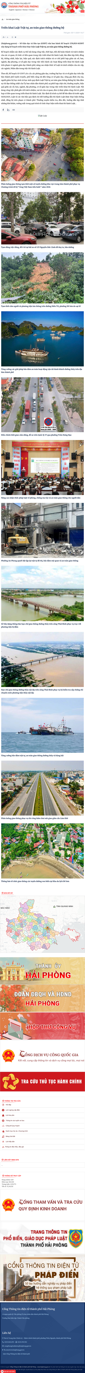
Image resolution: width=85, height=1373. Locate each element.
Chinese (32, 10)
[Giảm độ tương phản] (15, 37)
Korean (25, 10)
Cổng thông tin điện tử (19, 4)
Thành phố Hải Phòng (23, 6)
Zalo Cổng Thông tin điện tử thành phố (16, 1354)
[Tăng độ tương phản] (12, 37)
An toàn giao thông (12, 19)
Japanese (18, 10)
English (11, 10)
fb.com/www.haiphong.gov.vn (14, 1350)
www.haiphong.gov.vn (43, 1367)
